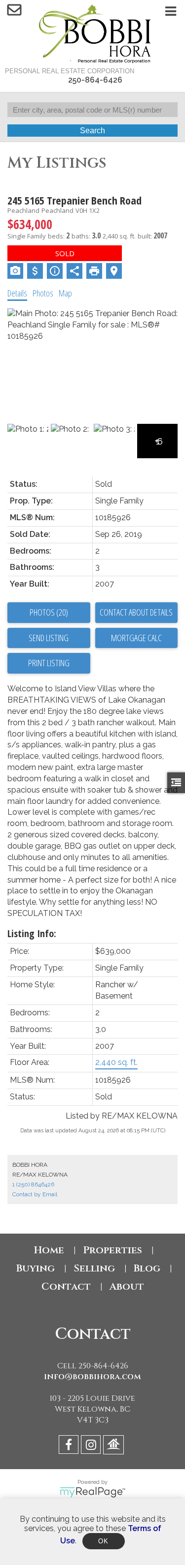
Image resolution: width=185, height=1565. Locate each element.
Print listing (49, 663)
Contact (66, 1286)
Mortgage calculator (136, 638)
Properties (112, 1250)
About (127, 1286)
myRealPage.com (92, 1492)
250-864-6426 (95, 80)
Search (92, 130)
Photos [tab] (43, 293)
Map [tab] (65, 293)
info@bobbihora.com (92, 1376)
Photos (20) (49, 612)
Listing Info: (31, 933)
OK (103, 1541)
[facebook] (70, 1446)
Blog (147, 1268)
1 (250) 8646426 (33, 1184)
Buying (35, 1268)
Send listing (49, 638)
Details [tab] (17, 293)
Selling (94, 1268)
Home (49, 1250)
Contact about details (136, 612)
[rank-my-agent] (114, 1446)
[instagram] (92, 1446)
